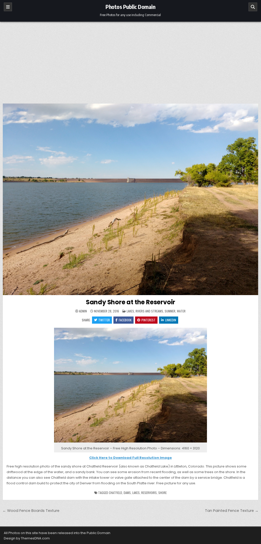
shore (162, 492)
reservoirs (149, 492)
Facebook (125, 320)
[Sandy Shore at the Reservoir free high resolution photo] (130, 442)
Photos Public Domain (130, 6)
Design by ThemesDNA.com (27, 538)
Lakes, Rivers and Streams (145, 311)
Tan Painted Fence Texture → (231, 510)
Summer (170, 311)
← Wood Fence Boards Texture (31, 510)
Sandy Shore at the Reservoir (130, 302)
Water (181, 311)
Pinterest (148, 320)
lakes (136, 492)
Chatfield (115, 492)
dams (127, 492)
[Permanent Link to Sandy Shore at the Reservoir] (130, 199)
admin (83, 311)
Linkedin (170, 320)
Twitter (104, 320)
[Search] (253, 7)
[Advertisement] (130, 60)
